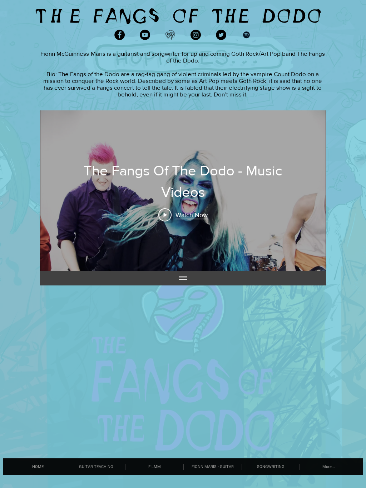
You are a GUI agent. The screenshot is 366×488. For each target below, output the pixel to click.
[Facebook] (119, 35)
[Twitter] (221, 35)
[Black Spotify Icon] (246, 35)
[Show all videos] (183, 278)
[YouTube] (145, 35)
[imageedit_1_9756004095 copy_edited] (170, 35)
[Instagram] (196, 35)
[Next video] (311, 191)
